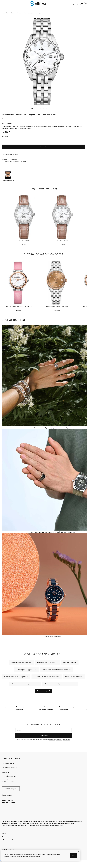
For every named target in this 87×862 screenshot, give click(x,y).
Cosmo (13, 13)
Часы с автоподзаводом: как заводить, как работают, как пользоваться (52, 532)
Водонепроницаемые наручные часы (46, 677)
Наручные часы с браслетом (47, 662)
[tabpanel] (43, 61)
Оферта (5, 833)
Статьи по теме (14, 320)
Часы (3, 13)
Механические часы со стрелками (16, 677)
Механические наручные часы (21, 662)
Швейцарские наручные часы (27, 669)
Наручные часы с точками (74, 677)
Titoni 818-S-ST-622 (24, 241)
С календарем (38, 13)
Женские (19, 13)
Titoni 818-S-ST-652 (62, 241)
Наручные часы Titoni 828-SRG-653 (57, 307)
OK (73, 855)
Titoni (8, 13)
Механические (28, 13)
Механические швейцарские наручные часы (60, 684)
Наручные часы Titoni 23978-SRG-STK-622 (19, 307)
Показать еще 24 (43, 691)
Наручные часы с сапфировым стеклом (25, 684)
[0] (81, 4)
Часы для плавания (69, 662)
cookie (43, 854)
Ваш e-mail (5, 136)
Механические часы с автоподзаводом (56, 669)
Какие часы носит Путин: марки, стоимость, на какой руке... (52, 428)
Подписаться (43, 735)
